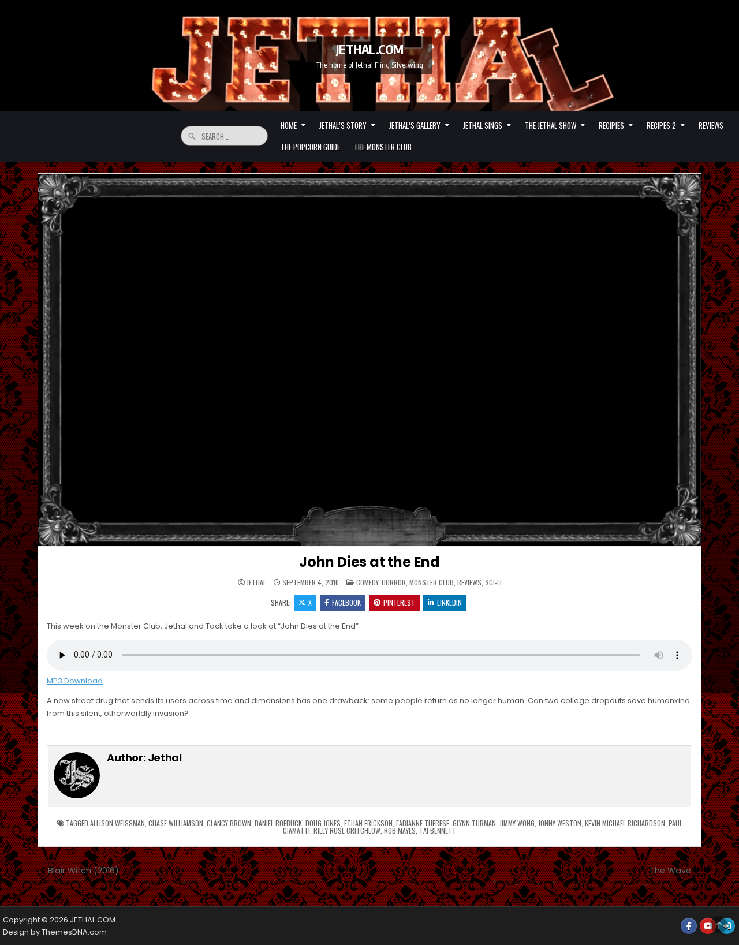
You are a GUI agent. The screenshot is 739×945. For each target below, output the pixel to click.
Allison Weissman (117, 823)
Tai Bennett (437, 830)
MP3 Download (75, 680)
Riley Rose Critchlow (346, 830)
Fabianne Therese (422, 823)
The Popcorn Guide (310, 146)
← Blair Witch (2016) (78, 870)
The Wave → (675, 870)
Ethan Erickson (368, 823)
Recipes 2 (661, 125)
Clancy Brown (229, 823)
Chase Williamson (175, 823)
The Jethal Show (550, 125)
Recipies (611, 125)
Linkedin (449, 602)
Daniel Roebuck (278, 823)
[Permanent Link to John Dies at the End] (369, 360)
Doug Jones (323, 823)
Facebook (346, 602)
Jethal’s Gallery (415, 125)
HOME (289, 125)
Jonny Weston (559, 823)
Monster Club (431, 582)
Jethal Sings (482, 125)
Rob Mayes (400, 830)
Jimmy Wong (517, 823)
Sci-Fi (493, 582)
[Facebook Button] (689, 926)
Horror (394, 582)
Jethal (256, 582)
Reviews (711, 125)
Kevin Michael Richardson (625, 823)
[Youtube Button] (708, 926)
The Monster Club (383, 146)
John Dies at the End (369, 562)
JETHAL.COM (370, 48)
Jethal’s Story (343, 125)
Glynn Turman (474, 823)
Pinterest (399, 602)
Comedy (367, 582)
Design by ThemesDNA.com (55, 932)
